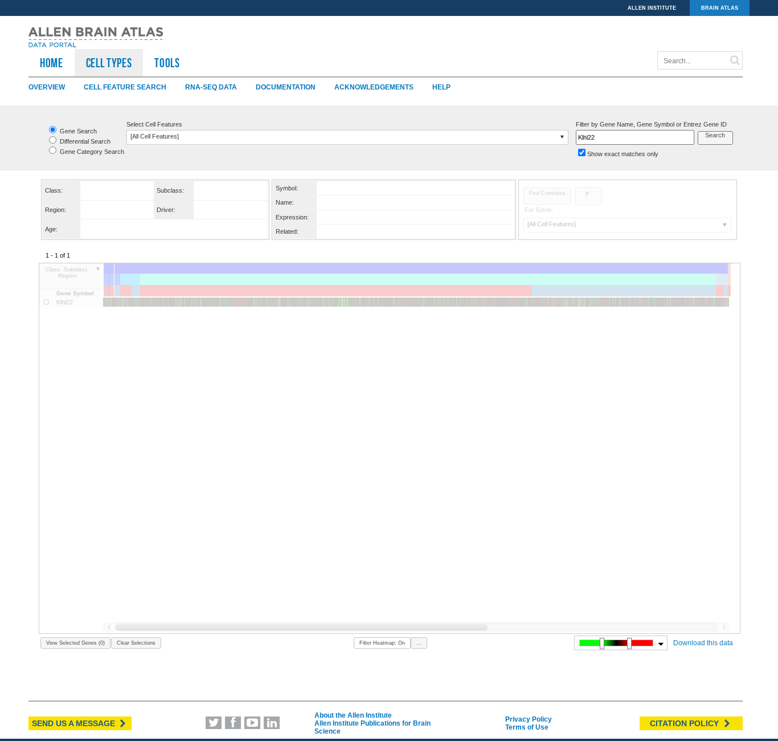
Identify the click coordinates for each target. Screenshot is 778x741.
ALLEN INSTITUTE (652, 8)
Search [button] (715, 135)
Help (441, 87)
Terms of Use (526, 727)
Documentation (286, 87)
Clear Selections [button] (136, 643)
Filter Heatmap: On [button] (382, 643)
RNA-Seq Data (211, 87)
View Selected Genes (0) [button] (75, 643)
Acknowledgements (373, 87)
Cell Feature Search (125, 87)
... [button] (418, 643)
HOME (51, 63)
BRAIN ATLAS (719, 8)
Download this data (703, 643)
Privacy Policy (528, 719)
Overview (46, 87)
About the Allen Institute (353, 715)
